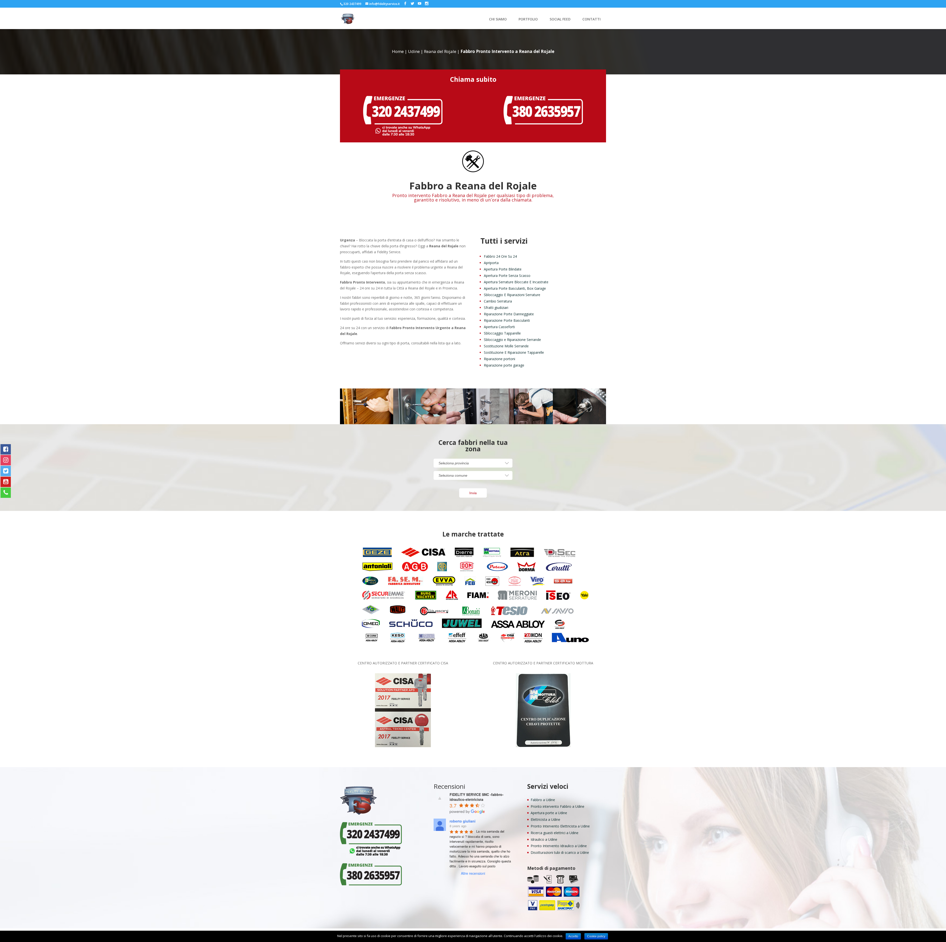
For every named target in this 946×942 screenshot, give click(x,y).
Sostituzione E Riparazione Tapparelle (514, 352)
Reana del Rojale (440, 51)
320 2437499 (352, 4)
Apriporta (491, 262)
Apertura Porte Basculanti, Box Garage (515, 288)
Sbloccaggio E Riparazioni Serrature (512, 294)
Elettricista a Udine (545, 819)
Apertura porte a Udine (549, 812)
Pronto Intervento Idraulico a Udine (559, 845)
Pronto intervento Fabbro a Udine (557, 806)
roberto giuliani (462, 821)
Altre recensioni (473, 873)
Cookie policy (596, 936)
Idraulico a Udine (544, 839)
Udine (414, 51)
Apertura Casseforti (499, 326)
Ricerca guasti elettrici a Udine (554, 832)
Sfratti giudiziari (496, 307)
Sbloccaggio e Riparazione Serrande (512, 339)
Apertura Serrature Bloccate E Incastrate (516, 282)
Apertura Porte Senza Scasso (507, 275)
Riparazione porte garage (504, 365)
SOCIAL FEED (560, 19)
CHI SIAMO (498, 19)
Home (398, 51)
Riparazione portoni (499, 358)
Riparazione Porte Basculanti (507, 320)
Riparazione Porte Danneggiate (509, 314)
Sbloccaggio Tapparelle (502, 333)
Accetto (573, 936)
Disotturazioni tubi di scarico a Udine (560, 852)
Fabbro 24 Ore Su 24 (500, 256)
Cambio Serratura (498, 301)
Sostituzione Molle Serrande (506, 346)
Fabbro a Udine (543, 799)
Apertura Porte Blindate (503, 269)
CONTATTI (591, 19)
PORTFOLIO (528, 19)
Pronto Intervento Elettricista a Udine (560, 826)
